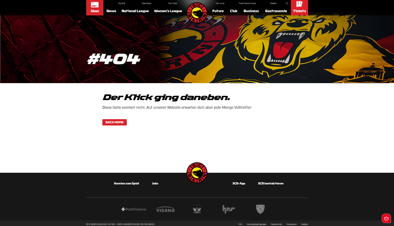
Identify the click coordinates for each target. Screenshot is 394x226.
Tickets (299, 11)
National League (135, 11)
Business (251, 11)
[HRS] (229, 209)
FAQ (240, 224)
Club (233, 11)
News (111, 11)
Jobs (155, 183)
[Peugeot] (260, 210)
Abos (95, 11)
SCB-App (239, 183)
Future (218, 11)
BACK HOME (115, 122)
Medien (273, 3)
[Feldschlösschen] (197, 209)
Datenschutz (276, 224)
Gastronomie (276, 11)
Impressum (292, 224)
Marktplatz (146, 3)
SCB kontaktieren (270, 183)
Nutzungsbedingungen (256, 224)
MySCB (122, 3)
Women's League (168, 11)
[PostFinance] (134, 210)
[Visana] (165, 209)
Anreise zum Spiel (126, 183)
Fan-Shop (172, 3)
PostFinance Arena (247, 3)
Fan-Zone (220, 3)
